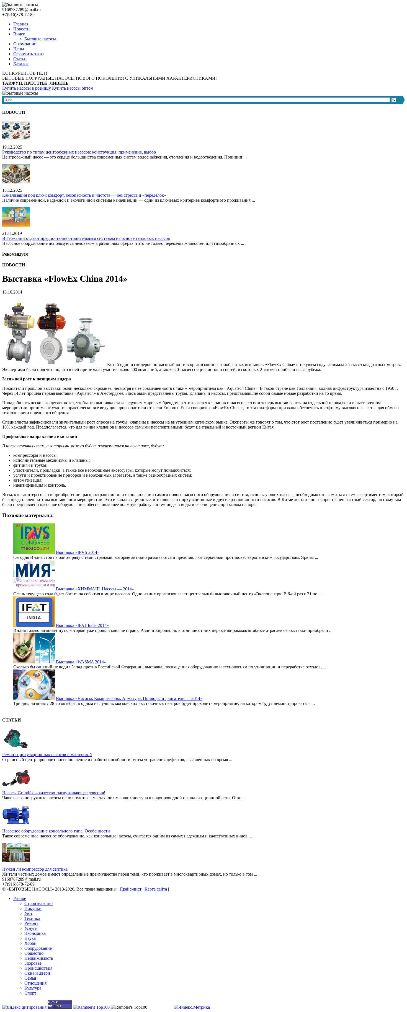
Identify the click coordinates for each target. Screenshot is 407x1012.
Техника (32, 918)
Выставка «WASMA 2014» (81, 662)
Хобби (30, 943)
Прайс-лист (130, 889)
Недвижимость (38, 958)
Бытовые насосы (40, 39)
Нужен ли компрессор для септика (35, 869)
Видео (19, 34)
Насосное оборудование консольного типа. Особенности (56, 831)
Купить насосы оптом (72, 88)
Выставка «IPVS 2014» (77, 552)
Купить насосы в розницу (26, 88)
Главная (20, 24)
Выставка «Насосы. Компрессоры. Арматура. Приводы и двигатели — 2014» (129, 698)
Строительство (38, 903)
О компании (25, 43)
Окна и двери (37, 973)
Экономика (35, 933)
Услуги (31, 928)
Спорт (30, 993)
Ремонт (31, 923)
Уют (28, 913)
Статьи (20, 58)
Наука (30, 938)
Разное (19, 898)
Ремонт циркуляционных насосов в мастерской (47, 754)
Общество (33, 953)
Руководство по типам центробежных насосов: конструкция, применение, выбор (79, 152)
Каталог (21, 63)
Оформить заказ (28, 53)
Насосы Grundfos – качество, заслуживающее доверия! (53, 792)
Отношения (35, 983)
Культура (32, 988)
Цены (18, 48)
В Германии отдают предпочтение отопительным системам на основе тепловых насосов (86, 238)
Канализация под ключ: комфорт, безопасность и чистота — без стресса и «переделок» (84, 195)
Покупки (33, 908)
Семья (30, 978)
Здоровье (33, 963)
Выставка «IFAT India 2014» (82, 625)
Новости (21, 29)
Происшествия (38, 968)
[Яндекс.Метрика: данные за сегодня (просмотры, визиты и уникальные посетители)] (192, 1007)
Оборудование (38, 948)
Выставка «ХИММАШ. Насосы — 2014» (95, 589)
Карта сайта (156, 889)
